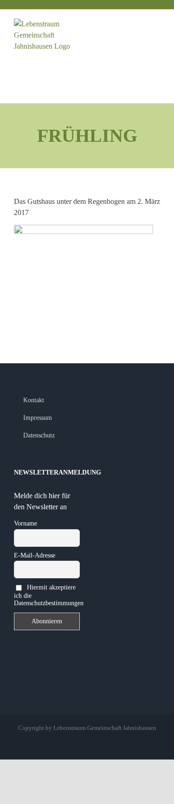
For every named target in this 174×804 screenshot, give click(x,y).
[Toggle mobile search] (139, 24)
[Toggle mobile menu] (156, 24)
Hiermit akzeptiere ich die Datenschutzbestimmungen (47, 595)
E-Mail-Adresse (34, 555)
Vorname (25, 523)
